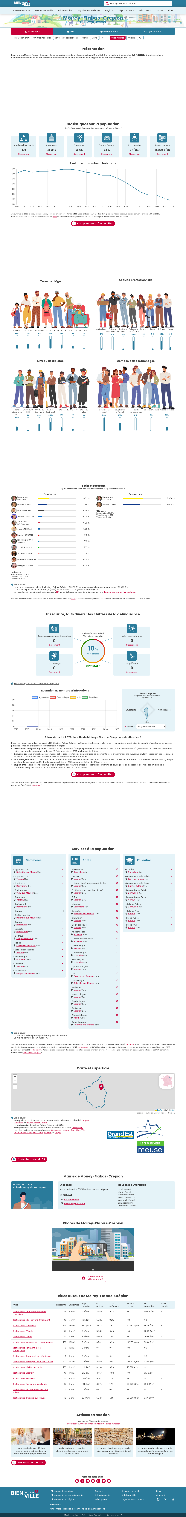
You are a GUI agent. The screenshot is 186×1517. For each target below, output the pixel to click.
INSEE (55, 216)
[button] (101, 1087)
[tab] (93, 1270)
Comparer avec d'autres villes (95, 223)
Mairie (94, 37)
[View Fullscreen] (15, 1087)
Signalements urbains (89, 10)
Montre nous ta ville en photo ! (95, 1277)
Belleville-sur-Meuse (26, 872)
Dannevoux (22, 931)
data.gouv (36, 785)
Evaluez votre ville (44, 10)
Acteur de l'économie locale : (93, 1422)
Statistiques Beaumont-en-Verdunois (32, 1356)
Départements (126, 10)
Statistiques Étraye (22, 1336)
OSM (172, 1110)
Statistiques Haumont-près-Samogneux (27, 1349)
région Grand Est (94, 54)
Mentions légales (71, 1515)
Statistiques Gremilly (23, 1372)
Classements (20, 10)
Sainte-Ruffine (135, 885)
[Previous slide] (56, 1250)
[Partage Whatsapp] (98, 1481)
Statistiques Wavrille (23, 1331)
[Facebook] (158, 1499)
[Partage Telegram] (93, 1481)
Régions (109, 10)
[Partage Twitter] (82, 1481)
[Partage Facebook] (77, 1481)
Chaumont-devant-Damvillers (65, 1130)
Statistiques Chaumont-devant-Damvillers (29, 1313)
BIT (57, 592)
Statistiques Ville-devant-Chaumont (31, 1319)
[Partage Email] (109, 1481)
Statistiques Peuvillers (24, 1378)
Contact (160, 1495)
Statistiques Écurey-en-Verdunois (30, 1384)
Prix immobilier (65, 10)
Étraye (58, 1132)
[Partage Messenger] (104, 1481)
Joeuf (77, 1017)
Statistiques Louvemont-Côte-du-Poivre (30, 1391)
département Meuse (37, 1122)
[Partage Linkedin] (88, 1481)
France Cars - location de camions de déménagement (77, 1508)
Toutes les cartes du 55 (31, 1159)
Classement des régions (63, 1499)
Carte (85, 37)
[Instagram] (173, 1499)
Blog (170, 10)
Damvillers (21, 885)
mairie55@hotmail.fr (74, 1203)
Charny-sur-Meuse (26, 945)
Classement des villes (62, 1491)
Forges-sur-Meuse (25, 973)
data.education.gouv (32, 1052)
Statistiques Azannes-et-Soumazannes (33, 1342)
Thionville (78, 955)
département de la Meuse (69, 54)
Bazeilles (78, 934)
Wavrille (47, 1132)
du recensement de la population (119, 592)
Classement (24, 154)
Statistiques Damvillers (24, 1325)
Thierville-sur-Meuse (84, 1024)
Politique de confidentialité (92, 1515)
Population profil (22, 37)
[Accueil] (22, 3)
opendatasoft (83, 1047)
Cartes (159, 10)
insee (73, 598)
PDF (140, 37)
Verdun (20, 879)
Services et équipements (67, 37)
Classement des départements (67, 1495)
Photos (104, 37)
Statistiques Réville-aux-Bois (27, 1367)
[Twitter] (165, 1499)
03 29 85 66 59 (71, 1199)
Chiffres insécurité (42, 37)
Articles (131, 37)
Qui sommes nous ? (114, 1515)
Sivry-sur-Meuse (24, 892)
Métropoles (145, 10)
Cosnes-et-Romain (84, 976)
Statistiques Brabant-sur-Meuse (29, 1397)
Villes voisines (117, 37)
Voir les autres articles (30, 1462)
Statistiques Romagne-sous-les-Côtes (33, 1361)
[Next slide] (130, 1250)
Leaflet (159, 1110)
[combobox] (138, 3)
